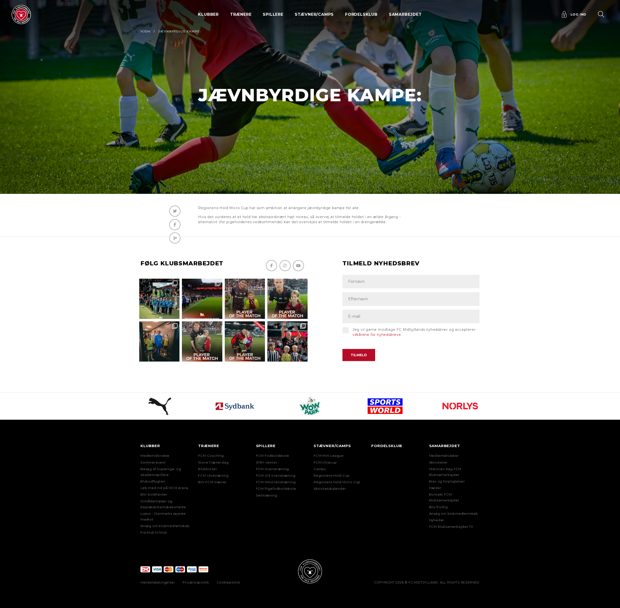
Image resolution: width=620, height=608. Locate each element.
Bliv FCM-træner (212, 482)
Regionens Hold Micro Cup (337, 482)
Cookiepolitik (228, 582)
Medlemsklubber (444, 456)
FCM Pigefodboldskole (276, 488)
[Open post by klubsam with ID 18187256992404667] (159, 299)
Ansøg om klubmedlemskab (164, 526)
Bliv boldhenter (154, 494)
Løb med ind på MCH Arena (164, 488)
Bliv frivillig (438, 507)
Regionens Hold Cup (331, 475)
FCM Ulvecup (325, 462)
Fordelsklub (361, 14)
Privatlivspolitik (196, 582)
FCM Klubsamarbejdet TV (451, 527)
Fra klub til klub (153, 532)
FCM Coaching (211, 456)
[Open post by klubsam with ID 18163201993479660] (245, 299)
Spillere (266, 445)
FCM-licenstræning (272, 469)
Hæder (435, 488)
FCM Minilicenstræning (276, 482)
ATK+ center (266, 462)
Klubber (150, 445)
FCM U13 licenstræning (275, 475)
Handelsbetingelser (157, 582)
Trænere (208, 445)
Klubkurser (207, 469)
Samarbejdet (444, 445)
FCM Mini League (329, 456)
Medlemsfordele (155, 456)
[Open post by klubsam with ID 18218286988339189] (202, 299)
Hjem (145, 31)
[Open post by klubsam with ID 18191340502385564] (287, 299)
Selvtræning (266, 495)
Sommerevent (153, 462)
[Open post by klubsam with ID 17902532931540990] (159, 341)
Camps (320, 469)
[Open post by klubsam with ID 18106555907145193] (202, 341)
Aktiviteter (438, 462)
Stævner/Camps (314, 14)
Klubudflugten (152, 481)
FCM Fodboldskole (272, 456)
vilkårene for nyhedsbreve (377, 334)
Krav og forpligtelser (447, 481)
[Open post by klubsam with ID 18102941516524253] (245, 341)
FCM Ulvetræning (213, 475)
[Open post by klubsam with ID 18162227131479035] (287, 341)
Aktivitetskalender (330, 488)
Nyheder (436, 520)
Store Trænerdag (213, 462)
